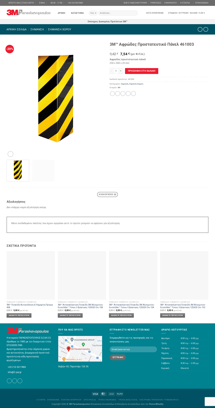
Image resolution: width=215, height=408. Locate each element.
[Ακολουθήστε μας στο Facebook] (105, 3)
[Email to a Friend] (123, 93)
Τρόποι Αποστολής (128, 400)
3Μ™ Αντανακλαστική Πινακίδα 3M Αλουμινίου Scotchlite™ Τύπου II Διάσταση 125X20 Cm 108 (80, 306)
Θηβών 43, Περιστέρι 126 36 (73, 366)
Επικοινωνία (201, 3)
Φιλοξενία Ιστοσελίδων (128, 404)
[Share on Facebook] (112, 93)
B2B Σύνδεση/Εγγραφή (135, 3)
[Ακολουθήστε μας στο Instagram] (107, 3)
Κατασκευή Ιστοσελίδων (103, 404)
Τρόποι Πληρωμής (107, 400)
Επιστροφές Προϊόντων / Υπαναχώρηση (159, 400)
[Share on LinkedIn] (133, 93)
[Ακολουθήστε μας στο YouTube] (110, 3)
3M (119, 87)
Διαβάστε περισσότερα (19, 315)
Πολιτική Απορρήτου (71, 400)
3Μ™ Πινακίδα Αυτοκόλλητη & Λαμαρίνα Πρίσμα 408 (30, 306)
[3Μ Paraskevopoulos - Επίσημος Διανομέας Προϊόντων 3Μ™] (28, 12)
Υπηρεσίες (155, 3)
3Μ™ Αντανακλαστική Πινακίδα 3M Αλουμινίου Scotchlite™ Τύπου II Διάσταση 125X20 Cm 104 (131, 306)
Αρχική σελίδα (16, 29)
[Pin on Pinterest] (128, 93)
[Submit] (135, 13)
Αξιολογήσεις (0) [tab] (107, 194)
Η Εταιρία (185, 3)
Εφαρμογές (171, 3)
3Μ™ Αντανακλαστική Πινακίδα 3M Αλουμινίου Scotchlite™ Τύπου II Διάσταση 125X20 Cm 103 (182, 306)
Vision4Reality (156, 404)
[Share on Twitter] (117, 93)
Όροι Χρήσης (90, 400)
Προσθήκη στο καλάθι (141, 71)
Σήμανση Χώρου (59, 29)
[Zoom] (10, 154)
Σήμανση (37, 29)
